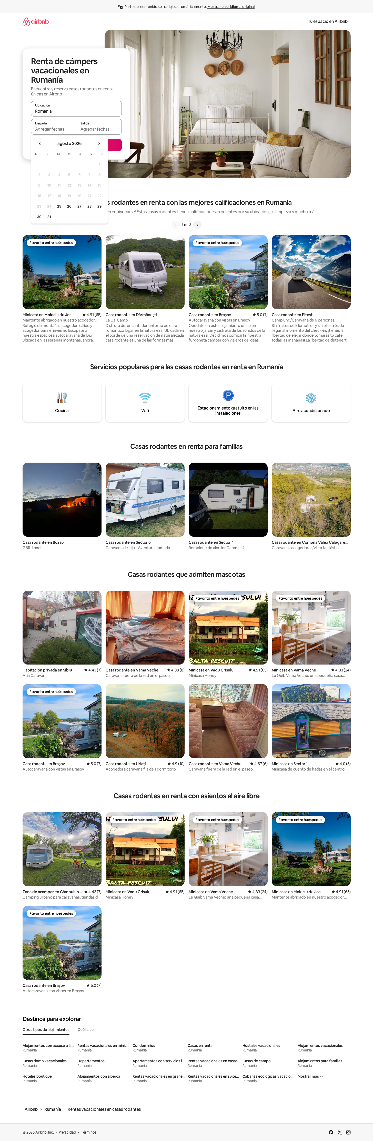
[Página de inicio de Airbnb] (36, 21)
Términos (88, 1132)
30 (39, 216)
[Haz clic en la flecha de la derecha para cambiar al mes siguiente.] (98, 143)
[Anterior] (176, 225)
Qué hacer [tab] (86, 1029)
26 (69, 206)
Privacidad (67, 1132)
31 (49, 216)
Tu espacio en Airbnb (328, 21)
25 (59, 206)
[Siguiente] (197, 225)
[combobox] (76, 111)
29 (99, 206)
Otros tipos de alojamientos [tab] (46, 1029)
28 (89, 206)
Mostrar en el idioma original (231, 6)
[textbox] (53, 129)
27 (79, 206)
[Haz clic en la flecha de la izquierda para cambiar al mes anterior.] (40, 143)
